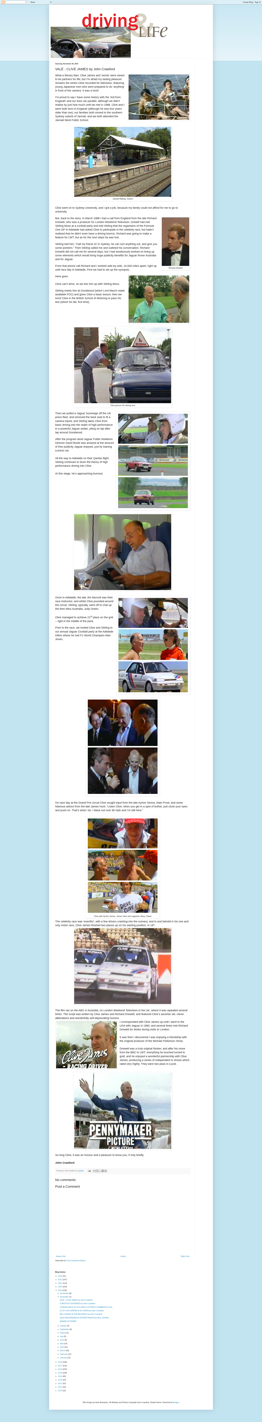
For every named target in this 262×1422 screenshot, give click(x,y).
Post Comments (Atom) (75, 1261)
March (63, 1350)
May (62, 1344)
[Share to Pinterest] (105, 1170)
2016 (60, 1369)
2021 (60, 1283)
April (62, 1347)
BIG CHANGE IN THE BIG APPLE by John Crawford (81, 1314)
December (64, 1293)
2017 (60, 1366)
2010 (60, 1391)
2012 (60, 1383)
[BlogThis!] (97, 1170)
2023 (60, 1276)
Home (123, 1256)
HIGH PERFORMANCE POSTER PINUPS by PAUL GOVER (84, 1318)
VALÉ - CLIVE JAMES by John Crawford (76, 1300)
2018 (60, 1362)
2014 (60, 1376)
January (63, 1358)
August (63, 1333)
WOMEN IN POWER (68, 1321)
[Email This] (94, 1170)
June (62, 1340)
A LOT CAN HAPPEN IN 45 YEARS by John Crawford (82, 1311)
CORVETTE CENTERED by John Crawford (77, 1303)
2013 (60, 1380)
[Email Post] (89, 1171)
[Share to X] (99, 1170)
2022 (60, 1280)
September (65, 1329)
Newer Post (61, 1256)
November (64, 1297)
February (64, 1354)
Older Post (185, 1256)
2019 (60, 1290)
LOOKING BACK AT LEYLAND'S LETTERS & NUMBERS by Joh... (87, 1307)
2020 (60, 1287)
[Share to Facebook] (102, 1170)
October (63, 1326)
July (62, 1336)
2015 (60, 1373)
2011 (60, 1387)
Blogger (176, 1402)
